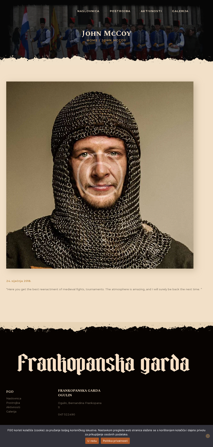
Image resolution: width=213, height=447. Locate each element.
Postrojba (13, 402)
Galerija (11, 411)
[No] (208, 436)
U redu (92, 440)
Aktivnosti (13, 407)
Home (92, 40)
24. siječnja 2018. (18, 281)
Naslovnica (13, 398)
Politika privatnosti (115, 440)
